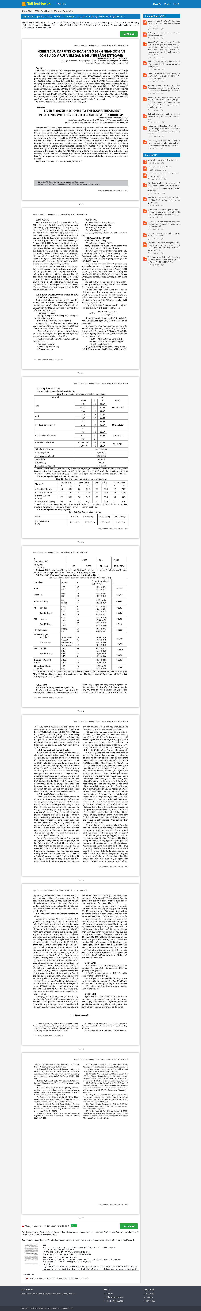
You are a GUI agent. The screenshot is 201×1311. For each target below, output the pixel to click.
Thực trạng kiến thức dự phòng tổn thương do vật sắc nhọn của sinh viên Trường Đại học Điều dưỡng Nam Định (164, 143)
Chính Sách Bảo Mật (115, 1301)
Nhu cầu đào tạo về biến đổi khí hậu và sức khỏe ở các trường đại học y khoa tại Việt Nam (164, 200)
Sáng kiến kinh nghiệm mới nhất (60, 1308)
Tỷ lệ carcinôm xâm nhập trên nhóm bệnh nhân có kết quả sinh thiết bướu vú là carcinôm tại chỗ (164, 223)
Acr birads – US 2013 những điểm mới (163, 160)
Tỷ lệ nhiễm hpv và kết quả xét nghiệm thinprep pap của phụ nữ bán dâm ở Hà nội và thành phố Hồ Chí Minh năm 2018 (164, 212)
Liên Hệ (176, 4)
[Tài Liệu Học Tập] (37, 4)
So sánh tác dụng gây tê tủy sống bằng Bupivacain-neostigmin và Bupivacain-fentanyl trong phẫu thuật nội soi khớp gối (164, 87)
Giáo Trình (150, 1301)
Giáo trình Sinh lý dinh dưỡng (159, 167)
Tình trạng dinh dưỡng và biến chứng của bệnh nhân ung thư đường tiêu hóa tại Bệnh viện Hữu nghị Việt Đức (164, 259)
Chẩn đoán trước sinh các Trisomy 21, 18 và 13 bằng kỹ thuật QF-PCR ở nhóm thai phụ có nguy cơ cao (164, 76)
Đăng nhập (157, 4)
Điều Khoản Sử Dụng (115, 1297)
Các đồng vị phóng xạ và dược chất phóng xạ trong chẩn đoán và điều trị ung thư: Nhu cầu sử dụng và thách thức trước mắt (164, 187)
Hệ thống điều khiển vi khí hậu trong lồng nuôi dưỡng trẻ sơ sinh (164, 34)
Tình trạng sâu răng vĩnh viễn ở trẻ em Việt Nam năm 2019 (164, 234)
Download (129, 34)
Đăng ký (167, 4)
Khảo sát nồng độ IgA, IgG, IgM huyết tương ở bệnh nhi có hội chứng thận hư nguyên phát (164, 23)
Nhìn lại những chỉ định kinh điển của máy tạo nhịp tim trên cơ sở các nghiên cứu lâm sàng (164, 64)
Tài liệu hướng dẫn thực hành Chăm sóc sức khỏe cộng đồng (164, 175)
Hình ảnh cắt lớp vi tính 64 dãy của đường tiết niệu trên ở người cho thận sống (164, 116)
